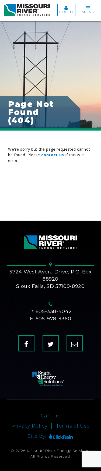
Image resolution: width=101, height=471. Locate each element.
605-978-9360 (53, 319)
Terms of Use (73, 426)
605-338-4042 (54, 311)
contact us (52, 154)
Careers (51, 416)
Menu (88, 11)
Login (66, 11)
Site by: (37, 436)
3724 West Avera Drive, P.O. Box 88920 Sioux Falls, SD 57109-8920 (50, 279)
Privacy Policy (29, 426)
